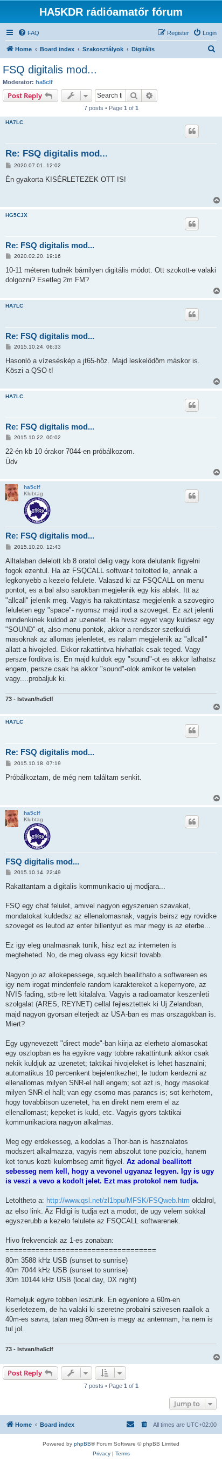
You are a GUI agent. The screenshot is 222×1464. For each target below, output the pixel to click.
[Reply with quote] (192, 131)
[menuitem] (28, 32)
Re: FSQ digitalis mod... (56, 153)
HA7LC (14, 122)
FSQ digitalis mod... (50, 70)
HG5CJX (16, 215)
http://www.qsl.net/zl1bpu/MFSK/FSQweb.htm (118, 1200)
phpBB (82, 1444)
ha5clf (44, 82)
